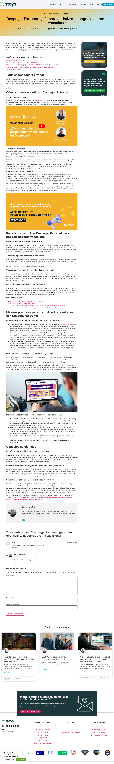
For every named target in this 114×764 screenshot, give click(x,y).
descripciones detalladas (19, 162)
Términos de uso (99, 732)
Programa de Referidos (99, 735)
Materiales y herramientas (71, 732)
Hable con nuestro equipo (43, 743)
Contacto (83, 4)
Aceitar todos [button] (21, 759)
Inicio (45, 13)
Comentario (10, 575)
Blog (71, 730)
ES (90, 4)
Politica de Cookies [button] (9, 759)
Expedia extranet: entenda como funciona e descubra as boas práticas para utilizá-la (38, 306)
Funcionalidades (43, 732)
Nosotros (63, 4)
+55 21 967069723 (8, 730)
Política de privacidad (99, 730)
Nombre (9, 598)
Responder (14, 547)
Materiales (72, 4)
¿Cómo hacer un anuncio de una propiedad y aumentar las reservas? (33, 308)
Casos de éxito (43, 740)
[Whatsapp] (18, 726)
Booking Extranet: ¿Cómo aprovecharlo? (23, 304)
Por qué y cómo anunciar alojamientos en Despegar (27, 301)
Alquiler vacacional (53, 13)
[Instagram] (3, 726)
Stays (11, 484)
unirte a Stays (41, 100)
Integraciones (43, 738)
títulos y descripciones (68, 324)
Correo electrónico (13, 604)
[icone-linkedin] (23, 520)
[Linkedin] (14, 726)
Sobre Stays (52, 4)
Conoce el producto (43, 730)
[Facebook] (10, 726)
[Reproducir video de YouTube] (41, 126)
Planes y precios (43, 735)
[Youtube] (7, 726)
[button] (98, 4)
